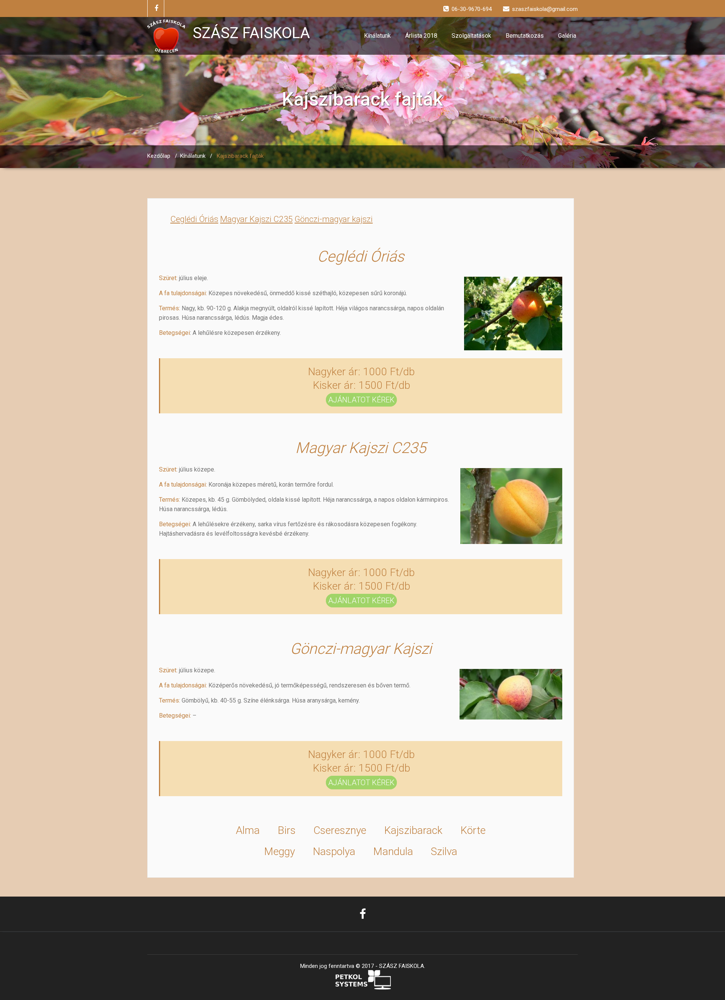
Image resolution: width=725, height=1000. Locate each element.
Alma (248, 830)
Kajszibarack (413, 830)
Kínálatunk (377, 35)
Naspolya (334, 851)
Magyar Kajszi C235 (256, 219)
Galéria (567, 35)
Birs (287, 830)
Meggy (279, 851)
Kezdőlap (158, 156)
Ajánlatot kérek (361, 399)
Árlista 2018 (421, 35)
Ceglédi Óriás (194, 219)
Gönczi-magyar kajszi (334, 219)
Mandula (393, 851)
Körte (473, 830)
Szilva (444, 851)
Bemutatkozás (525, 35)
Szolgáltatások (471, 35)
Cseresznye (339, 830)
